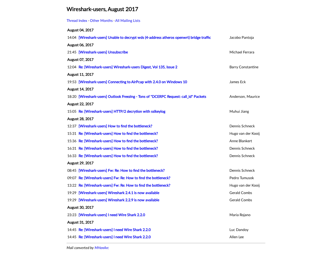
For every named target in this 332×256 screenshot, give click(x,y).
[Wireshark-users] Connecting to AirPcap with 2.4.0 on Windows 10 (133, 82)
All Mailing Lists (127, 21)
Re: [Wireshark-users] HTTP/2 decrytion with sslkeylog (122, 111)
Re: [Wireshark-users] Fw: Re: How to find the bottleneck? (124, 178)
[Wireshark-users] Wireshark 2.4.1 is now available (119, 193)
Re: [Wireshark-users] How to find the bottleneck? (118, 133)
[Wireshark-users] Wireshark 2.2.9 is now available (119, 200)
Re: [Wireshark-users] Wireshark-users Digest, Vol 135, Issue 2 (128, 67)
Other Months (101, 21)
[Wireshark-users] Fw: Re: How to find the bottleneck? (122, 170)
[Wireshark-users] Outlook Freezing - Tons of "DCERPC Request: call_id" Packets (142, 96)
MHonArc (102, 248)
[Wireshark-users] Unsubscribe (103, 52)
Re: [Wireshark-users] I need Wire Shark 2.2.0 (115, 230)
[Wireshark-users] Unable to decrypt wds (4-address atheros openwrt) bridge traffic (145, 37)
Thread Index (77, 21)
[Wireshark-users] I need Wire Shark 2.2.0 (112, 215)
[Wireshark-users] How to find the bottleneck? (115, 126)
